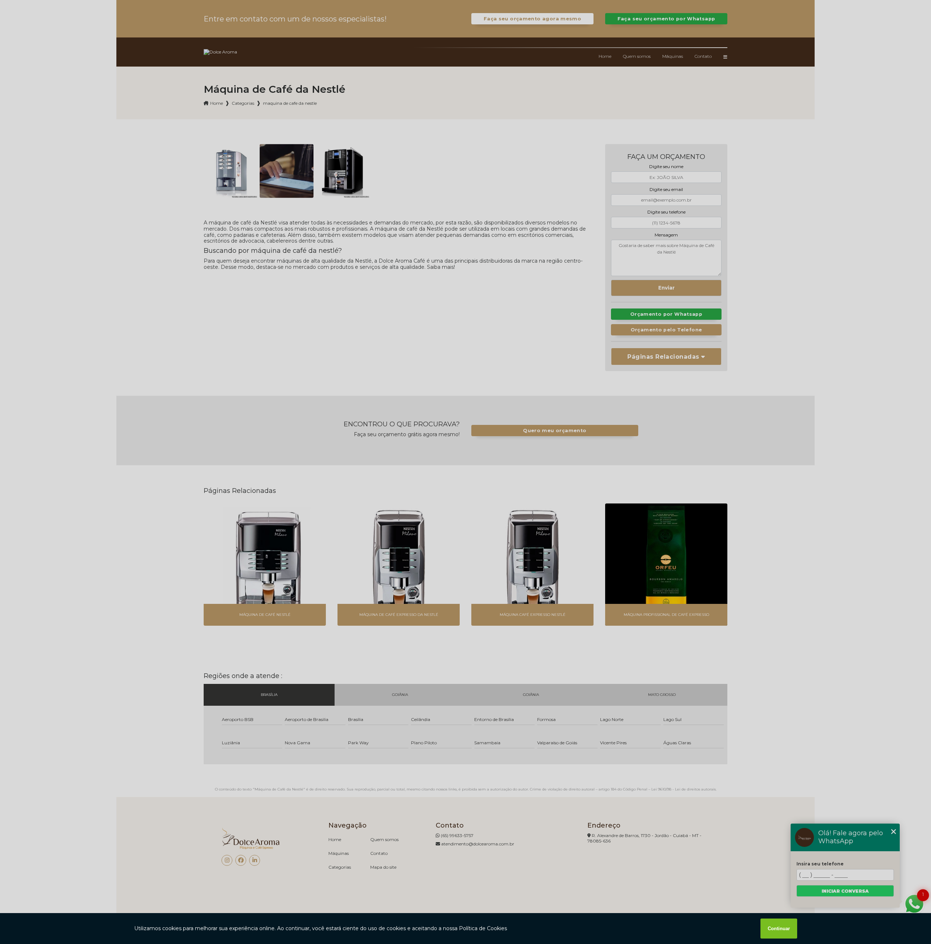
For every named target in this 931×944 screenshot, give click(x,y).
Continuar (779, 928)
